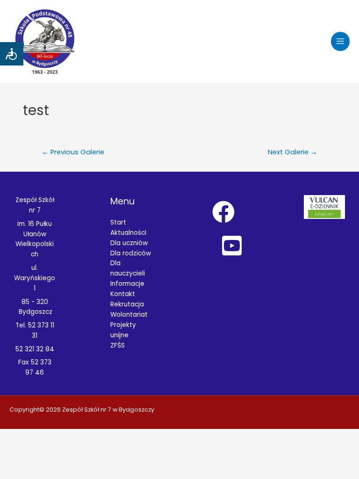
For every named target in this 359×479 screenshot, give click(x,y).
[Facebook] (223, 212)
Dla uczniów (129, 243)
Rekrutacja (127, 304)
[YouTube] (232, 245)
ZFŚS (117, 345)
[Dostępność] (11, 53)
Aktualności (128, 232)
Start (118, 222)
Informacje (127, 283)
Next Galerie (292, 152)
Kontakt (122, 294)
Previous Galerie (73, 152)
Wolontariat (129, 314)
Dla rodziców (130, 253)
